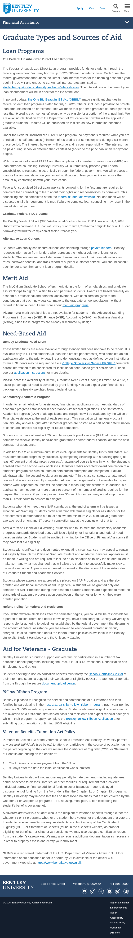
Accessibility (116, 917)
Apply (80, 8)
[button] (115, 6)
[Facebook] (101, 891)
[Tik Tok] (93, 891)
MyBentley (115, 927)
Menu (127, 11)
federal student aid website (76, 197)
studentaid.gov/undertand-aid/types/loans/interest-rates (41, 87)
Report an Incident (120, 902)
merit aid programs (75, 305)
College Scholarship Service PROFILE (89, 363)
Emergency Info (118, 907)
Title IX (113, 912)
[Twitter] (109, 891)
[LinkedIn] (126, 891)
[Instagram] (118, 891)
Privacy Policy (117, 922)
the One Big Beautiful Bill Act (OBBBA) (54, 99)
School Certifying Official (106, 674)
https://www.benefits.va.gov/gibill (59, 862)
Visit (91, 8)
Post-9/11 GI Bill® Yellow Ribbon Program (73, 704)
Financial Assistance (21, 22)
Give (102, 8)
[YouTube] (84, 891)
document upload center (58, 683)
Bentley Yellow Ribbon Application (89, 718)
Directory (115, 932)
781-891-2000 (118, 884)
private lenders (101, 248)
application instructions (30, 372)
